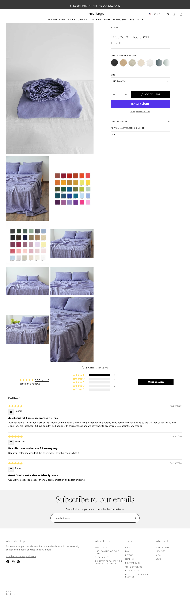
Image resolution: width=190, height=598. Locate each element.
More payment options (140, 111)
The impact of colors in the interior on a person (108, 562)
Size (113, 74)
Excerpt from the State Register (136, 576)
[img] (15, 406)
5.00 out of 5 (42, 380)
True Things (10, 594)
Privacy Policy (132, 563)
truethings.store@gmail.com (21, 556)
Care (113, 135)
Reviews (129, 555)
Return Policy (132, 571)
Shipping (129, 559)
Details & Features (119, 121)
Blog (158, 555)
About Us (129, 547)
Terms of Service (133, 567)
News (158, 559)
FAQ (127, 551)
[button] (79, 375)
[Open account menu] (174, 14)
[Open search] (168, 14)
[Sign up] (135, 518)
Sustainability (102, 557)
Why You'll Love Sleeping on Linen (128, 128)
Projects (160, 551)
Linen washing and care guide (107, 552)
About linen (101, 547)
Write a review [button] (156, 381)
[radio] (114, 63)
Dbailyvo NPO (162, 547)
